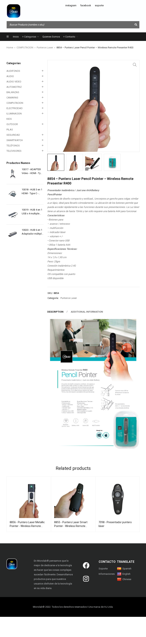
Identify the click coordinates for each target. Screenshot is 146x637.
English (126, 573)
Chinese (126, 579)
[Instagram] (86, 578)
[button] (135, 65)
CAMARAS (12, 97)
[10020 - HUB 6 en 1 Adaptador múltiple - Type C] (12, 234)
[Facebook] (86, 565)
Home (9, 47)
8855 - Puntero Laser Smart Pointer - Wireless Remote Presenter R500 (70, 526)
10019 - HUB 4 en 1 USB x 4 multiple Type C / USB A (32, 212)
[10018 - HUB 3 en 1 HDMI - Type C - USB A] (12, 194)
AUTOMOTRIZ (14, 86)
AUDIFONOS (13, 70)
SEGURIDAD (13, 134)
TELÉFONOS (13, 145)
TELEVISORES (13, 150)
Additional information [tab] (87, 311)
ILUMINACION (14, 113)
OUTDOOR (12, 124)
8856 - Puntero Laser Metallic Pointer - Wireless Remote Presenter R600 (27, 526)
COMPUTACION (25, 47)
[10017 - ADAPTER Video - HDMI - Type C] (12, 174)
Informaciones (107, 573)
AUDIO (10, 76)
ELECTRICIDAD (14, 108)
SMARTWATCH (14, 140)
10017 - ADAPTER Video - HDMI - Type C (32, 171)
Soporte (103, 568)
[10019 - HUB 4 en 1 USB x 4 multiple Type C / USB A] (12, 214)
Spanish (126, 568)
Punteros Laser (45, 47)
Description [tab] (55, 311)
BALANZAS (12, 92)
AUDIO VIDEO (13, 81)
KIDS (9, 118)
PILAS (9, 129)
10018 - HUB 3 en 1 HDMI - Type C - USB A (32, 191)
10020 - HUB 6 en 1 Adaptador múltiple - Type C (32, 232)
